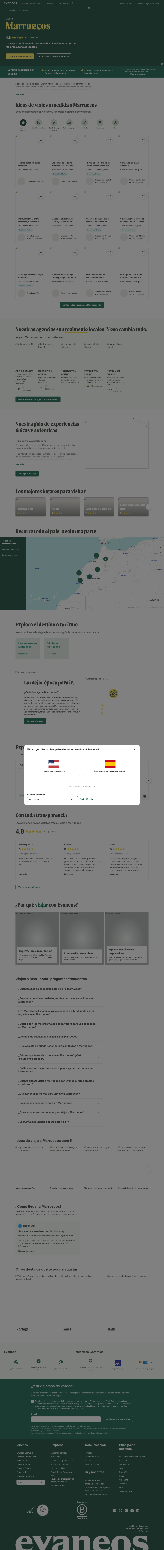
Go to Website (87, 799)
